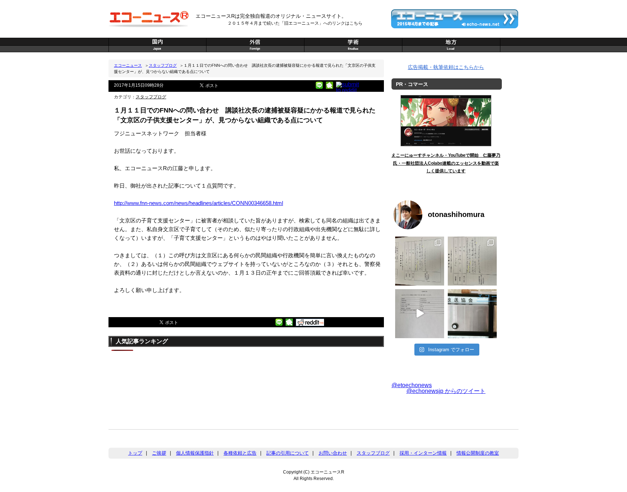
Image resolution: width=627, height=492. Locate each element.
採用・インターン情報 (423, 453)
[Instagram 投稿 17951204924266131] (419, 313)
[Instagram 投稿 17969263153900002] (472, 261)
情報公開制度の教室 (477, 453)
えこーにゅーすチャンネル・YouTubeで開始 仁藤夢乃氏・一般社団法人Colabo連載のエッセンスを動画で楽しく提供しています (446, 163)
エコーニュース (128, 65)
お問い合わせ (333, 453)
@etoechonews (412, 385)
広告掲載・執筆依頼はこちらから (446, 67)
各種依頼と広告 (240, 453)
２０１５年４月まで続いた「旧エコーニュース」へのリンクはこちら (295, 23)
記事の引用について (287, 453)
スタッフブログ (163, 65)
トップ (135, 453)
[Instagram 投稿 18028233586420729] (419, 261)
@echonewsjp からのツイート (445, 391)
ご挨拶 (159, 453)
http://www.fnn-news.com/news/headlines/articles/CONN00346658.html (198, 203)
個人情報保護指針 (195, 453)
